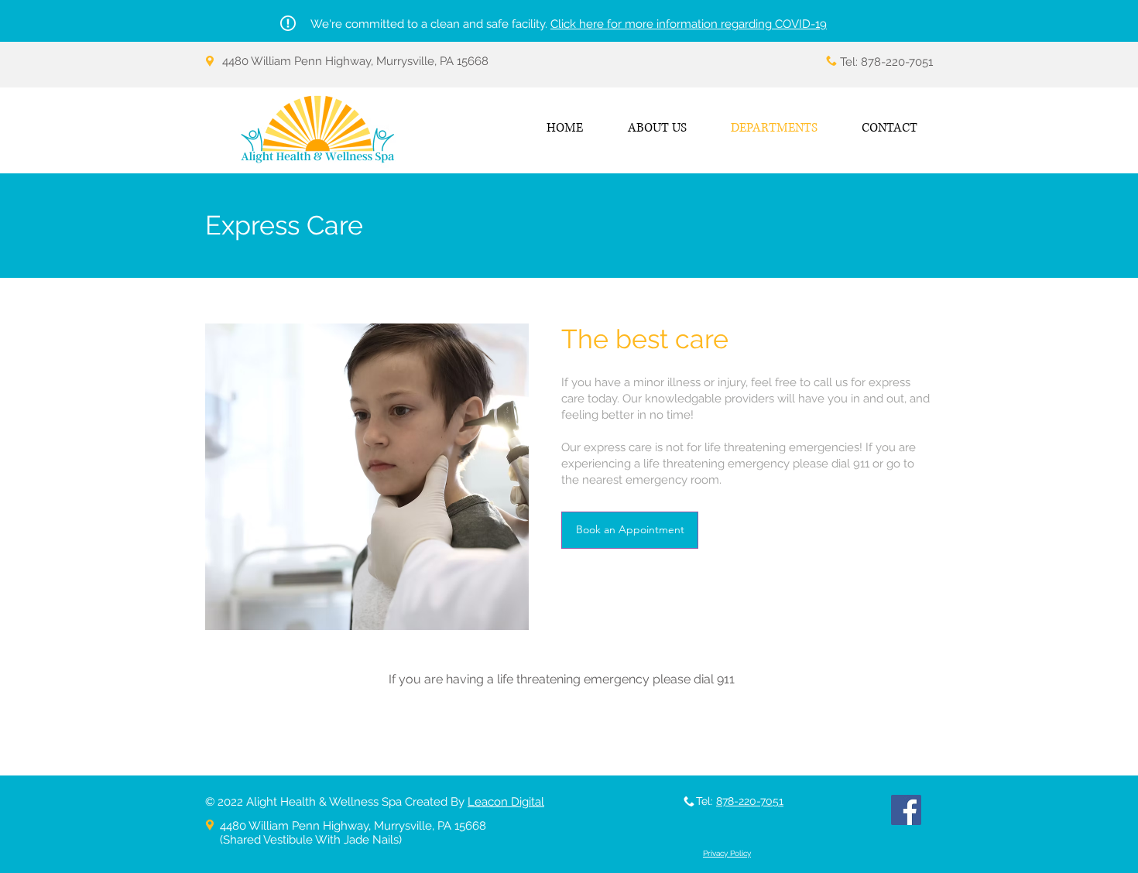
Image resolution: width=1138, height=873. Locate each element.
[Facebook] (906, 810)
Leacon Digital (506, 802)
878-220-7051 (749, 801)
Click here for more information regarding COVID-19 (688, 24)
